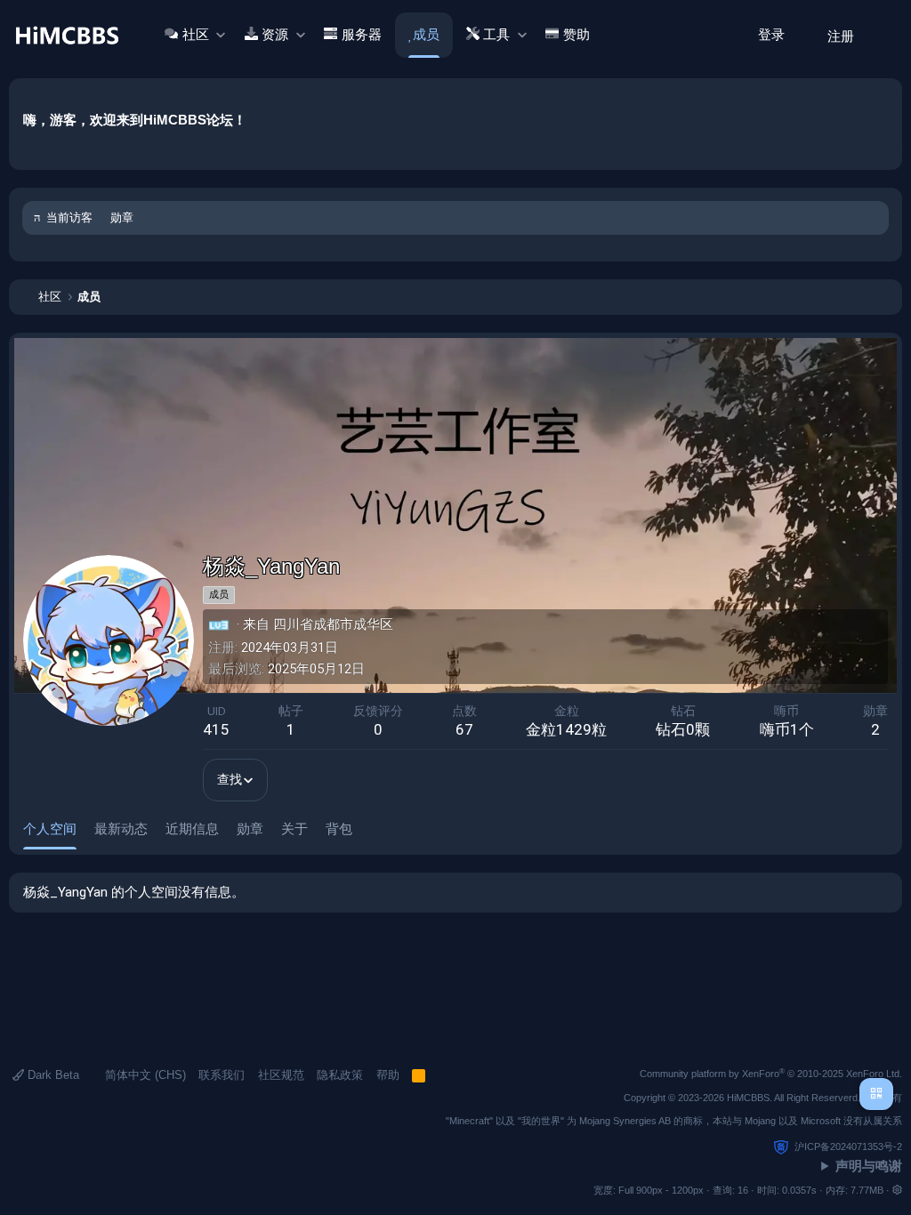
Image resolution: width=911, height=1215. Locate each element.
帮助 (387, 1075)
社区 (195, 35)
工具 (496, 35)
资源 (275, 35)
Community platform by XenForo (771, 1073)
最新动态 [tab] (121, 828)
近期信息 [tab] (192, 828)
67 (464, 729)
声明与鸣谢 (868, 1165)
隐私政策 (340, 1075)
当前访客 (69, 217)
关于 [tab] (294, 828)
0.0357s (799, 1190)
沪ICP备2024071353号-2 (848, 1146)
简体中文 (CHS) (143, 1075)
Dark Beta (51, 1075)
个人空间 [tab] (50, 828)
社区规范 (281, 1075)
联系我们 (221, 1075)
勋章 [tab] (250, 828)
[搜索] (882, 34)
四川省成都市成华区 (333, 624)
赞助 (576, 35)
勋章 (121, 217)
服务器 (362, 35)
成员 (426, 35)
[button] (220, 35)
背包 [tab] (339, 828)
